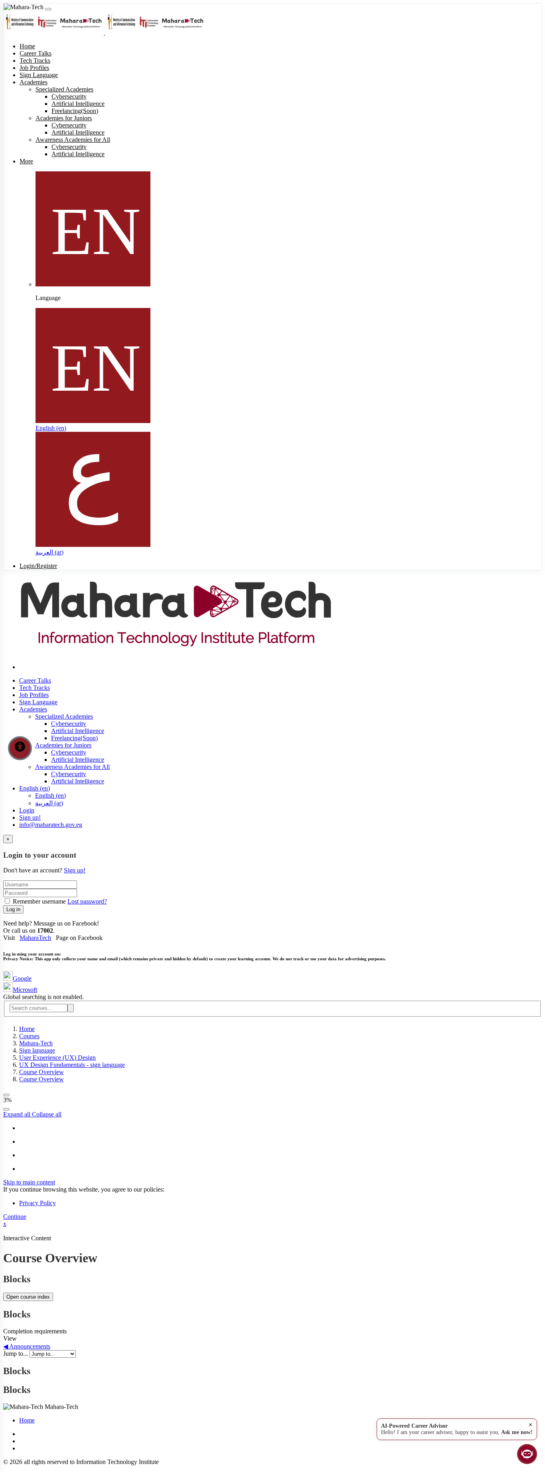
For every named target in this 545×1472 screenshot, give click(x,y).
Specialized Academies (64, 716)
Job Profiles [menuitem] (34, 67)
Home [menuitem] (27, 46)
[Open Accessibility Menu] (20, 748)
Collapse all (46, 1114)
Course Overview (41, 1072)
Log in (13, 909)
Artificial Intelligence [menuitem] (78, 103)
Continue (14, 1216)
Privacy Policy (37, 1203)
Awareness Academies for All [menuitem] (73, 139)
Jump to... (16, 1353)
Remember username (39, 901)
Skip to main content (29, 1182)
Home (27, 1028)
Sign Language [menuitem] (39, 75)
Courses (29, 1036)
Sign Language (38, 702)
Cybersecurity (68, 723)
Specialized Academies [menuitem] (64, 89)
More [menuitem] (26, 161)
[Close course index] (6, 1095)
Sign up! (30, 817)
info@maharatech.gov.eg (50, 824)
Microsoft (25, 989)
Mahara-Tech (36, 1043)
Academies (33, 709)
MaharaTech (35, 937)
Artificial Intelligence (77, 730)
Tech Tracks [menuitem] (35, 60)
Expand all (17, 1114)
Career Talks (35, 680)
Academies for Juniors (63, 745)
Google (22, 978)
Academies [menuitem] (33, 82)
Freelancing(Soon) (74, 738)
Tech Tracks (34, 687)
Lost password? (87, 901)
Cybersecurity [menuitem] (69, 96)
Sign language (37, 1050)
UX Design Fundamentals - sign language (72, 1064)
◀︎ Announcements (26, 1346)
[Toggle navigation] (48, 9)
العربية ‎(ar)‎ (49, 552)
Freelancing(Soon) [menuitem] (74, 110)
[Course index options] (6, 1109)
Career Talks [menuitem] (35, 53)
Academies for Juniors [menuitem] (64, 118)
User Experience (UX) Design (57, 1057)
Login (26, 810)
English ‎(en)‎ (51, 428)
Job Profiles (34, 694)
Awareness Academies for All (72, 766)
